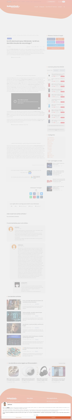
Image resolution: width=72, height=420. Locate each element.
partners (8, 407)
